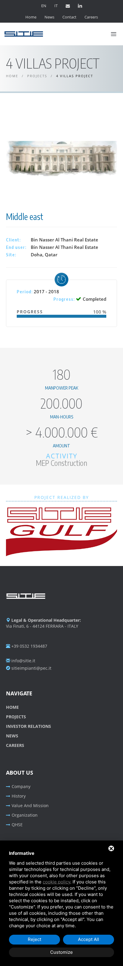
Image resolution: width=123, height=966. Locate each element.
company (21, 786)
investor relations (28, 726)
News (49, 17)
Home (30, 17)
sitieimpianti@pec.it (30, 668)
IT (56, 6)
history (19, 796)
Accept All (88, 939)
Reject (34, 939)
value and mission (30, 805)
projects (16, 717)
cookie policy (56, 882)
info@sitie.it (22, 660)
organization (25, 815)
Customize (61, 952)
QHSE (17, 824)
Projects (37, 76)
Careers (91, 17)
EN (43, 6)
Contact (69, 17)
